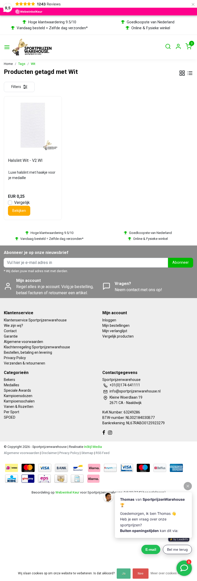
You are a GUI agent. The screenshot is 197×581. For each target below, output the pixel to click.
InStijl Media (92, 447)
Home (8, 64)
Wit (33, 64)
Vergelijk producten (118, 336)
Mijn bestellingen (116, 325)
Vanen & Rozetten (18, 407)
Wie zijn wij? (13, 325)
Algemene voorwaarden (23, 342)
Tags (21, 64)
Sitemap (87, 453)
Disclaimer (49, 453)
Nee (140, 573)
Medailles (11, 385)
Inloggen (109, 320)
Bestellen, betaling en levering (28, 352)
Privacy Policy (15, 358)
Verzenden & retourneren (24, 363)
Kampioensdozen (18, 396)
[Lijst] (189, 73)
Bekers (9, 380)
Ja (123, 573)
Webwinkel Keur (67, 492)
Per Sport (11, 412)
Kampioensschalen (19, 401)
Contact (10, 331)
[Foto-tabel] (182, 73)
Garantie (11, 336)
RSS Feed (103, 453)
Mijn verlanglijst (114, 331)
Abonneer (180, 262)
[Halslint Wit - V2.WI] (33, 125)
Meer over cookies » (165, 573)
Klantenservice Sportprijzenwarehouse (35, 320)
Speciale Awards (17, 390)
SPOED (9, 417)
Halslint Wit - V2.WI (25, 160)
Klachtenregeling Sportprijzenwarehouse (37, 347)
